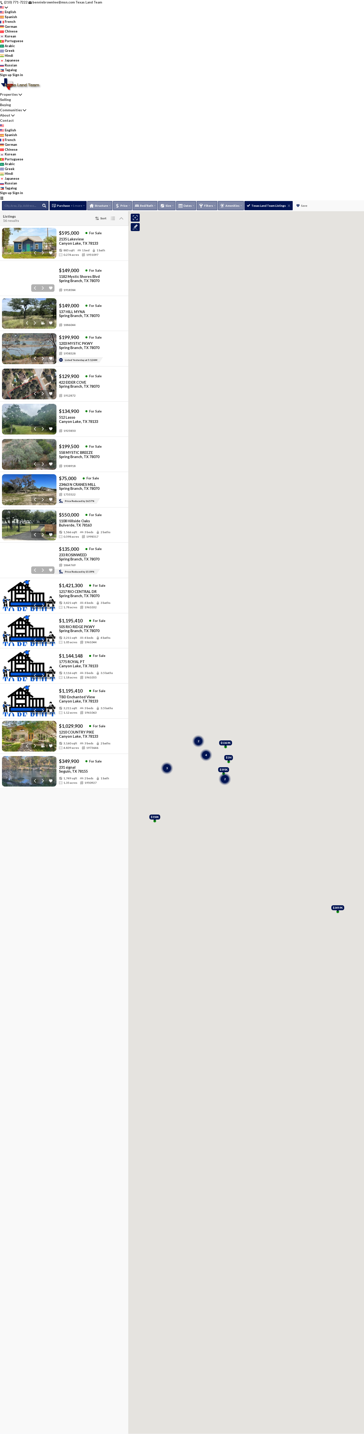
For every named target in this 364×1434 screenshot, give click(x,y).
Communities (11, 110)
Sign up (6, 75)
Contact (7, 120)
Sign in (17, 75)
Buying (5, 105)
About (5, 115)
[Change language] (4, 7)
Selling (5, 99)
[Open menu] (1, 198)
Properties (9, 94)
